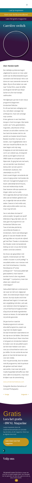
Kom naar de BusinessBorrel (16, 14)
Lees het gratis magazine (16, 18)
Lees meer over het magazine (12, 442)
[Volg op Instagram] (11, 465)
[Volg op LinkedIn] (8, 465)
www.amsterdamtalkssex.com (13, 382)
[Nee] (30, 477)
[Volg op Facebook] (4, 465)
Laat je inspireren (16, 10)
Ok (16, 480)
